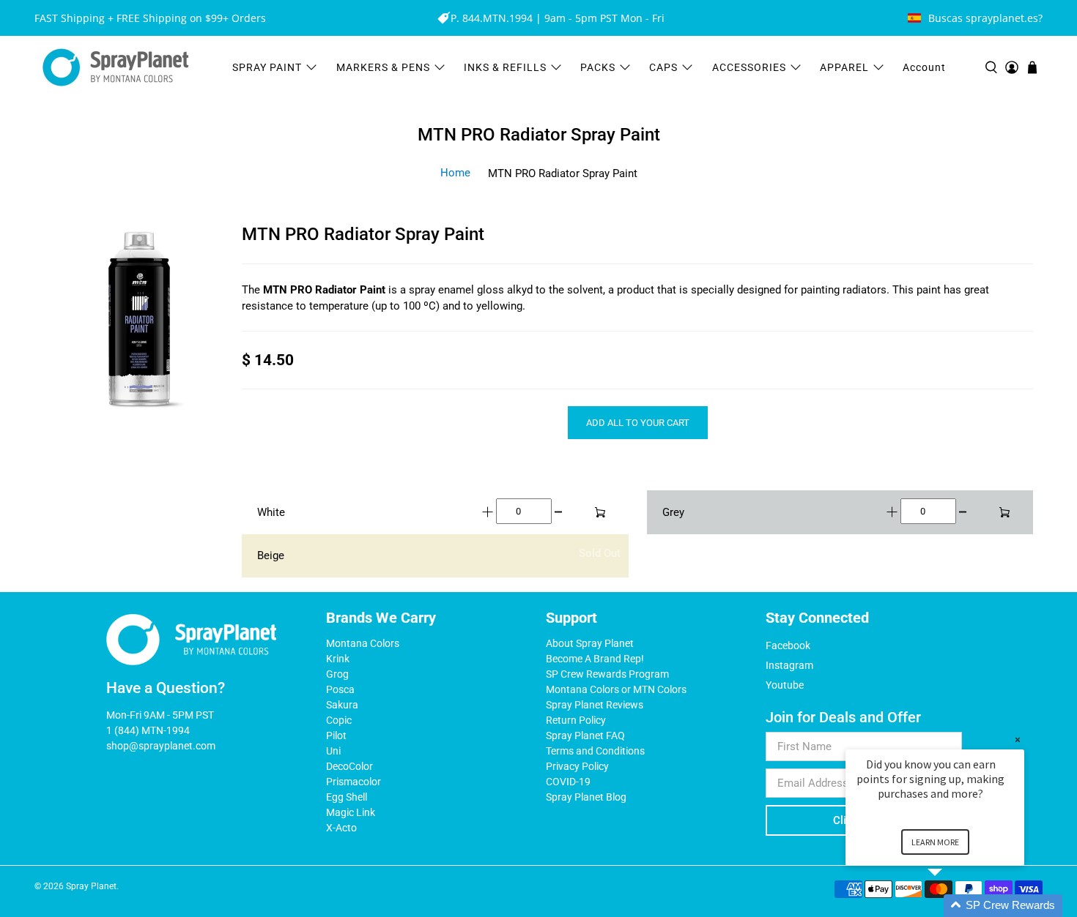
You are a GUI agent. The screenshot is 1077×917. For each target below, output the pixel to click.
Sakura (342, 705)
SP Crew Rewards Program (607, 674)
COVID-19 (568, 781)
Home (455, 173)
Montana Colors (362, 643)
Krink (337, 659)
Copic (339, 720)
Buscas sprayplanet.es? (985, 18)
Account (924, 67)
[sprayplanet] (115, 68)
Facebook (788, 645)
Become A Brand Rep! (595, 659)
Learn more (935, 841)
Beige (270, 555)
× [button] (1018, 739)
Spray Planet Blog (586, 797)
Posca (340, 689)
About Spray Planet (590, 643)
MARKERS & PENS (383, 67)
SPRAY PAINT (267, 67)
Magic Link (350, 812)
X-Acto (341, 828)
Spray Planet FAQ (585, 735)
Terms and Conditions (595, 751)
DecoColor (349, 766)
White (271, 512)
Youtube (785, 685)
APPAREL (844, 67)
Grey (673, 512)
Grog (337, 674)
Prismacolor (353, 781)
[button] (952, 905)
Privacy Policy (577, 766)
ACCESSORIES (749, 67)
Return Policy (576, 720)
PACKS (597, 67)
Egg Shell (346, 797)
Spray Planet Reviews (594, 705)
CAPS (663, 67)
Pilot (336, 735)
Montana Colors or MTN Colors (616, 689)
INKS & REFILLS (505, 67)
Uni (333, 751)
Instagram (789, 665)
